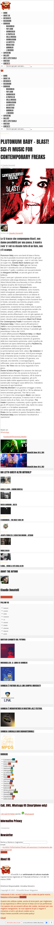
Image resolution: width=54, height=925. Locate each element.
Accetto (23, 897)
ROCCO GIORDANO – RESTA (9, 504)
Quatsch (6, 60)
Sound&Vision (11, 39)
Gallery (6, 55)
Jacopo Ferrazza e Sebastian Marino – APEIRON (17, 535)
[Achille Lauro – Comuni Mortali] (6, 483)
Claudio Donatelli (8, 165)
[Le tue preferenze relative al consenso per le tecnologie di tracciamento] (51, 922)
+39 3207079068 (8, 814)
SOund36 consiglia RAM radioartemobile (17, 731)
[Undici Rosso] (6, 544)
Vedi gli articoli (7, 597)
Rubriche (6, 23)
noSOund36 (10, 26)
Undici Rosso (5, 550)
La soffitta (10, 42)
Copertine (7, 52)
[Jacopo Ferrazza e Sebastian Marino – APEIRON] (6, 529)
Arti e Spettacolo (10, 58)
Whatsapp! (29, 814)
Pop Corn (9, 28)
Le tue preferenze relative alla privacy (33, 922)
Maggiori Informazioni (10, 897)
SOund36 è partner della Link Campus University (21, 685)
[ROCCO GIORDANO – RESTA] (6, 498)
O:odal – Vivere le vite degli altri (12, 566)
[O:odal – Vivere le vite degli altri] (6, 559)
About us (6, 15)
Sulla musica (11, 36)
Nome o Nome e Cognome (12, 842)
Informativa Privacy (5, 828)
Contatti (6, 63)
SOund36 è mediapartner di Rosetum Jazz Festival (21, 708)
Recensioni (7, 20)
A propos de (10, 34)
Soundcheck (10, 31)
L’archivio (10, 50)
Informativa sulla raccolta (13, 922)
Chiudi (3, 918)
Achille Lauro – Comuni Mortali (12, 489)
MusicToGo (10, 44)
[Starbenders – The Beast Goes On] (6, 513)
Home (5, 12)
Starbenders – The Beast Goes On (12, 520)
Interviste (7, 18)
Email (3, 844)
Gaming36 (9, 47)
